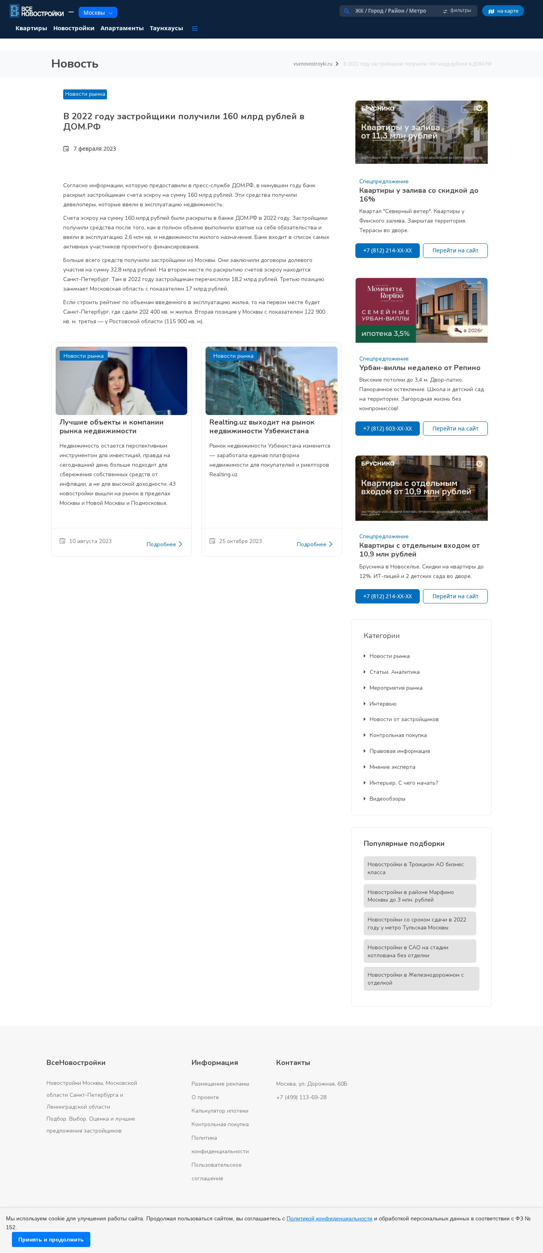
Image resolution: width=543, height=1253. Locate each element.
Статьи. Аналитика (395, 672)
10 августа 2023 (90, 541)
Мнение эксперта (392, 767)
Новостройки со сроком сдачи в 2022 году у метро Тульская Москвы (417, 923)
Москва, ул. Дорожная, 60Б (311, 1084)
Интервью (383, 704)
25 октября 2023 (240, 541)
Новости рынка (85, 94)
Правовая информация (400, 751)
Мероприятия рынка (396, 688)
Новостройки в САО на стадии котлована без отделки (408, 951)
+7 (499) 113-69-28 (301, 1097)
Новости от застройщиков (404, 719)
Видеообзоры (387, 799)
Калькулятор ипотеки (220, 1111)
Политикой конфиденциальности (329, 1218)
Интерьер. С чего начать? (404, 783)
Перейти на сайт (455, 250)
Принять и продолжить (51, 1239)
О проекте (205, 1097)
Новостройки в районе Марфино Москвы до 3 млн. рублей (411, 896)
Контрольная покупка (398, 735)
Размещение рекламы (220, 1084)
